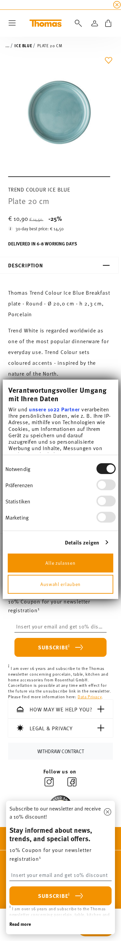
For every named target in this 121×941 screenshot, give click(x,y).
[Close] (108, 812)
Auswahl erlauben (60, 584)
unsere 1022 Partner (54, 409)
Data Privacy (90, 696)
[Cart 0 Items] (108, 23)
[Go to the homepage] (45, 23)
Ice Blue (23, 45)
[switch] (106, 484)
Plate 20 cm (50, 45)
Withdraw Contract (60, 751)
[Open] (77, 23)
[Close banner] (117, 5)
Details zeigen (82, 542)
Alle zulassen (60, 562)
